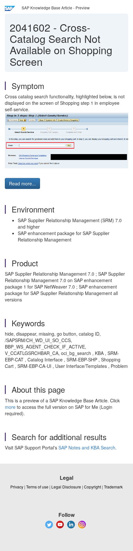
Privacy (16, 486)
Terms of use (37, 486)
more (10, 407)
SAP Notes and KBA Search (86, 447)
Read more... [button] (22, 183)
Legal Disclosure (66, 486)
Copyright (92, 486)
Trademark (113, 486)
